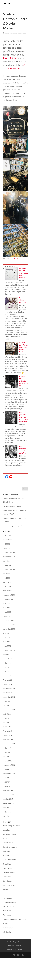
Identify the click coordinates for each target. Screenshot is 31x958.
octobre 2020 (8, 655)
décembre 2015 (9, 791)
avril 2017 (7, 757)
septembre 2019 (9, 697)
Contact (20, 942)
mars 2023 (7, 586)
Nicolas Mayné (17, 33)
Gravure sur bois (9, 872)
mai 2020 (6, 671)
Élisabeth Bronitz (7, 33)
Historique (11, 945)
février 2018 (7, 731)
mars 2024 (7, 565)
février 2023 (7, 591)
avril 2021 (7, 642)
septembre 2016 (9, 774)
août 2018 (7, 714)
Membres (18, 945)
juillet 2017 (7, 748)
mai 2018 (6, 718)
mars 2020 (7, 676)
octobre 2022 (8, 599)
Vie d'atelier (24, 33)
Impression (7, 877)
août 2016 (7, 778)
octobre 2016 (8, 769)
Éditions (6, 855)
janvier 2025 (7, 548)
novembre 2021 (9, 625)
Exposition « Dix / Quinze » (23, 300)
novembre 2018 (9, 710)
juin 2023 (6, 578)
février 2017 (7, 761)
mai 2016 (6, 782)
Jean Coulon (7, 881)
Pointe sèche (7, 915)
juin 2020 (6, 667)
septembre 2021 (9, 629)
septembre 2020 (9, 659)
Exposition (7, 864)
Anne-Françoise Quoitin (12, 826)
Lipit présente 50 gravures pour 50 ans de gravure (23, 416)
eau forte (6, 851)
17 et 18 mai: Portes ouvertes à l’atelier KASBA (23, 347)
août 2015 (7, 808)
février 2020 (7, 680)
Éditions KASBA (11, 949)
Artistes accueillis (9, 834)
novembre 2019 (9, 689)
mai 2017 (6, 752)
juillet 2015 (7, 812)
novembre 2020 (9, 650)
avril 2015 (7, 816)
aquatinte (6, 830)
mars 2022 (7, 612)
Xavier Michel (10, 58)
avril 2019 (7, 705)
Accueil (9, 942)
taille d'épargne (8, 928)
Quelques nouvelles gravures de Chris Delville (23, 272)
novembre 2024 (9, 552)
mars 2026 (7, 535)
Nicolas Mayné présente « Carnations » (23, 381)
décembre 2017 (9, 740)
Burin (5, 838)
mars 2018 (7, 727)
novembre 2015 (9, 795)
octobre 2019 (8, 693)
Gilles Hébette (8, 868)
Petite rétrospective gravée (13, 526)
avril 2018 (7, 723)
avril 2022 (7, 608)
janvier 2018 (7, 735)
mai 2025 (6, 544)
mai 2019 (6, 701)
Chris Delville (8, 843)
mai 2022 (6, 604)
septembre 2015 (9, 803)
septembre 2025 (9, 540)
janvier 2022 (7, 616)
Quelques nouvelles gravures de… (15, 919)
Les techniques (8, 894)
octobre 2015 (8, 799)
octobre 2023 (8, 574)
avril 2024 (7, 561)
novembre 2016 (9, 765)
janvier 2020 (7, 684)
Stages (5, 923)
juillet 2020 (7, 663)
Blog (14, 942)
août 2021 (7, 633)
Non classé (7, 911)
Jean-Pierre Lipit (9, 885)
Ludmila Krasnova (9, 902)
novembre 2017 (9, 744)
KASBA (5, 889)
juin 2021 (6, 637)
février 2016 (7, 786)
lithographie (7, 898)
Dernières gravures (10, 847)
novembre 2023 (9, 569)
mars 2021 (7, 646)
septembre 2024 (9, 557)
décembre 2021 (9, 620)
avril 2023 (7, 582)
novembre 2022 (9, 595)
